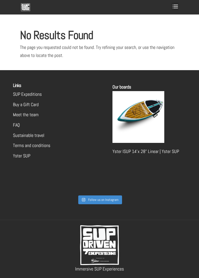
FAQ (16, 125)
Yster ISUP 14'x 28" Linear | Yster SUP (145, 151)
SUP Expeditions (27, 94)
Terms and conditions (31, 145)
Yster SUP (21, 156)
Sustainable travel (28, 135)
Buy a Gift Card (26, 104)
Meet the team (26, 115)
